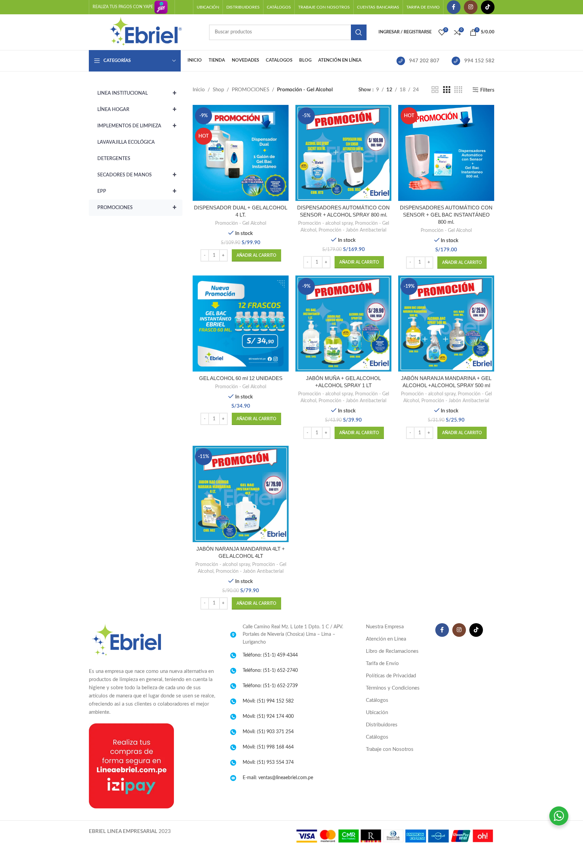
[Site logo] (145, 31)
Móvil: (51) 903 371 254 (268, 731)
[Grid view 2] (435, 90)
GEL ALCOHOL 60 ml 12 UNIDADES (240, 378)
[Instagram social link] (470, 7)
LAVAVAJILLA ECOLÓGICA (126, 142)
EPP (137, 191)
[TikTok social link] (488, 7)
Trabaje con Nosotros (390, 749)
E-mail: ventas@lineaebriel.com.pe (278, 777)
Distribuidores (382, 724)
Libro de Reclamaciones (392, 651)
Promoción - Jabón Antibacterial (352, 230)
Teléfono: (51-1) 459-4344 (270, 655)
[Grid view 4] (458, 90)
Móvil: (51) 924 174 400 (268, 716)
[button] (256, 255)
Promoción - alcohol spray (325, 223)
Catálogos (377, 700)
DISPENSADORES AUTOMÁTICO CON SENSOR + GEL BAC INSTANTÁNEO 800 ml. (446, 215)
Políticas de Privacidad (391, 675)
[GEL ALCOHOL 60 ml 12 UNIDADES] (241, 323)
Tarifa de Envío (382, 663)
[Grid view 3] (446, 90)
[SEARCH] (359, 32)
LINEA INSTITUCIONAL (137, 93)
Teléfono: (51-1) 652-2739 (270, 685)
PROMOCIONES (137, 207)
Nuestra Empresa (385, 626)
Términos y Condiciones (393, 688)
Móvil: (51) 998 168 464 (268, 747)
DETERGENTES (113, 158)
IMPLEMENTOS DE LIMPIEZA (137, 126)
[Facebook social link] (453, 7)
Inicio (199, 89)
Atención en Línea (386, 639)
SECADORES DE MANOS (137, 175)
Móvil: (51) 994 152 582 (268, 701)
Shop (218, 89)
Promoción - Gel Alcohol (240, 223)
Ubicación (377, 712)
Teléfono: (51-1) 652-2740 (270, 670)
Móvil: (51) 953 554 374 (268, 762)
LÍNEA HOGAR (137, 109)
